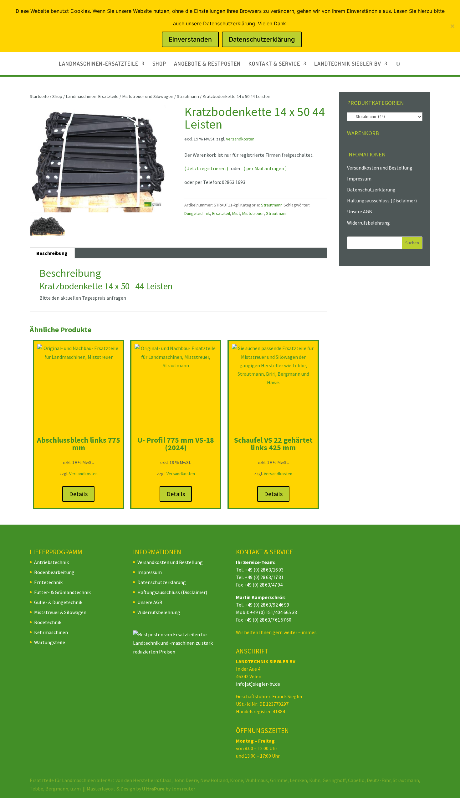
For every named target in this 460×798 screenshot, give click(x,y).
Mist (236, 213)
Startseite (39, 96)
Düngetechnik (197, 213)
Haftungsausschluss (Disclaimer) (382, 200)
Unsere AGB (359, 211)
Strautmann (188, 96)
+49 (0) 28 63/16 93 (264, 570)
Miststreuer (253, 213)
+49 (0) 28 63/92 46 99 (267, 605)
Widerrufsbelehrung (368, 223)
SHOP (159, 64)
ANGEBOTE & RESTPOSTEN (207, 64)
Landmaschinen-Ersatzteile (92, 96)
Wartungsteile (49, 642)
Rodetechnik (47, 622)
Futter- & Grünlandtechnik (62, 592)
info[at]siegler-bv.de (258, 684)
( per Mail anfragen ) (265, 168)
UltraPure (154, 788)
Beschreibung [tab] (52, 253)
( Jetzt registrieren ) (206, 168)
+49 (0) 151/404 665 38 (273, 612)
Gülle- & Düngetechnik (58, 602)
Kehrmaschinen (51, 632)
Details (78, 494)
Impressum (359, 178)
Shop (57, 96)
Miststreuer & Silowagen (60, 612)
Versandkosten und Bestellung (379, 168)
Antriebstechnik (51, 562)
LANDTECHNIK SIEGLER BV (347, 64)
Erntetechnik (48, 582)
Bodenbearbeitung (54, 572)
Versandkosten (240, 139)
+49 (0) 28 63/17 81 (264, 577)
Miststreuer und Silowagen (147, 96)
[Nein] (452, 26)
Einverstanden (190, 39)
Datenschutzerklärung (371, 189)
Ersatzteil (221, 213)
